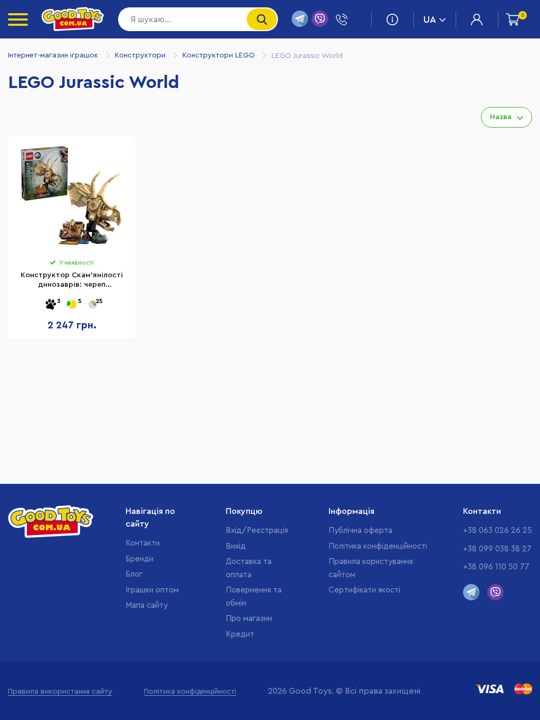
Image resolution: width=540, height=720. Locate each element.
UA (429, 19)
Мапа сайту (147, 605)
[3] (50, 305)
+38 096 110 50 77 (496, 567)
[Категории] (18, 19)
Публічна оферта (360, 530)
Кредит (240, 634)
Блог (134, 574)
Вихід (236, 546)
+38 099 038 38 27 (497, 549)
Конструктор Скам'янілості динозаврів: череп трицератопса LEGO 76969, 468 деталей (72, 281)
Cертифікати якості (364, 590)
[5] (71, 305)
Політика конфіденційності (378, 546)
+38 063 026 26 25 (497, 530)
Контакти (143, 543)
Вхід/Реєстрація (257, 530)
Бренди (139, 559)
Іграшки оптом (152, 590)
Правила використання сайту (60, 691)
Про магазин (249, 618)
